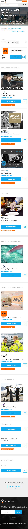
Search (18, 512)
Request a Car (11, 101)
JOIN (24, 1)
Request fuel (15, 56)
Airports (24, 4)
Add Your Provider (14, 486)
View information (6, 97)
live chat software (14, 489)
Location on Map (5, 22)
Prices (3, 42)
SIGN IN (19, 1)
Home (2, 517)
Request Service (11, 275)
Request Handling (11, 413)
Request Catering (11, 226)
